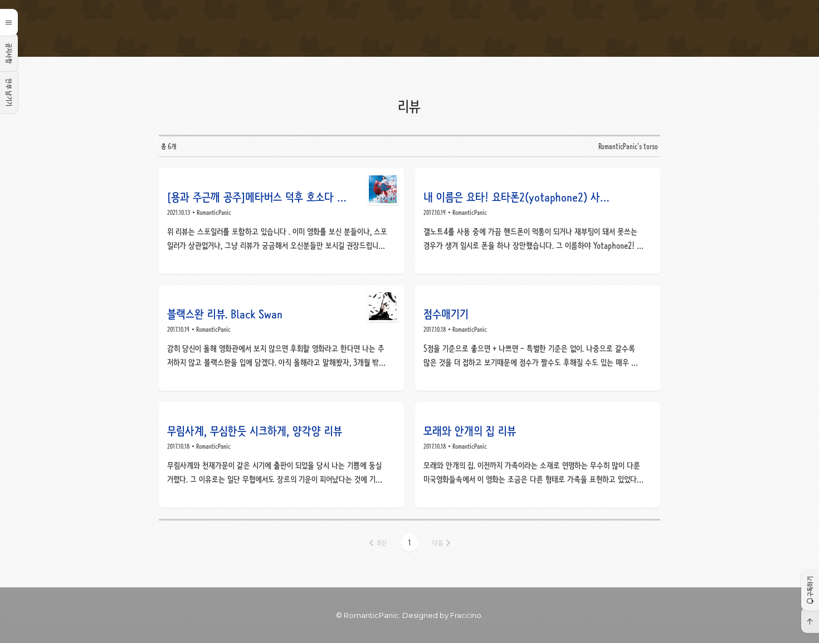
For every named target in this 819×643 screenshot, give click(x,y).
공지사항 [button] (8, 53)
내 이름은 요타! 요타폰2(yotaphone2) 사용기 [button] (538, 221)
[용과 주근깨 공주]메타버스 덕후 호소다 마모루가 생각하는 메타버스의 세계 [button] (281, 221)
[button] (409, 542)
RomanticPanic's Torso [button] (409, 28)
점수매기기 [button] (538, 337)
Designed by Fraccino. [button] (442, 615)
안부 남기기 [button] (8, 92)
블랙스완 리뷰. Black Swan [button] (281, 337)
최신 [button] (382, 542)
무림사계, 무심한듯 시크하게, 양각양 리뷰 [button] (281, 454)
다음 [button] (437, 542)
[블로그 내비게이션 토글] (9, 22)
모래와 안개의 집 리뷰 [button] (538, 454)
